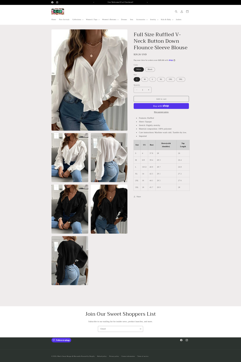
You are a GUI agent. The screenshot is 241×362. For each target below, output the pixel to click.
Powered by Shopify (88, 356)
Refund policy (102, 356)
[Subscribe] (140, 329)
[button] (78, 19)
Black (150, 69)
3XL (181, 79)
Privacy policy (114, 356)
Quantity (137, 85)
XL (161, 79)
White (138, 69)
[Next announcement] (147, 2)
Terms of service (142, 356)
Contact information (128, 356)
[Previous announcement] (94, 2)
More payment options (161, 112)
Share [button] (139, 196)
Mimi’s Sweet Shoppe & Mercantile (69, 356)
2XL (170, 79)
